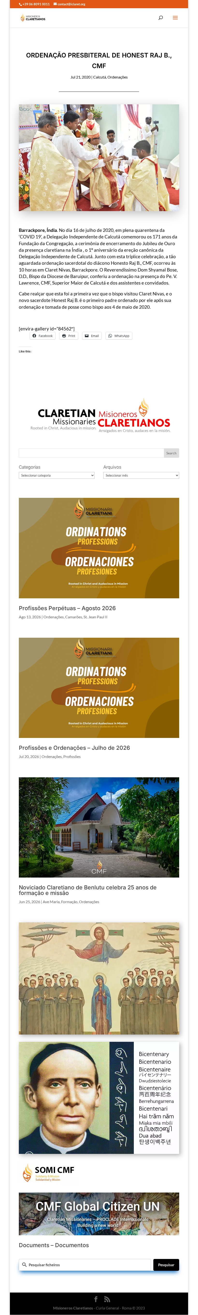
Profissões (72, 756)
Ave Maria (51, 901)
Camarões (73, 617)
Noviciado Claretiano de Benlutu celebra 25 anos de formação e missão (88, 890)
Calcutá (99, 77)
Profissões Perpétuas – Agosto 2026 (67, 608)
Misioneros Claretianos (73, 1308)
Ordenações (117, 77)
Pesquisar (166, 1265)
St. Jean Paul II (95, 617)
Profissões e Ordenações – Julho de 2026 (74, 747)
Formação (69, 901)
